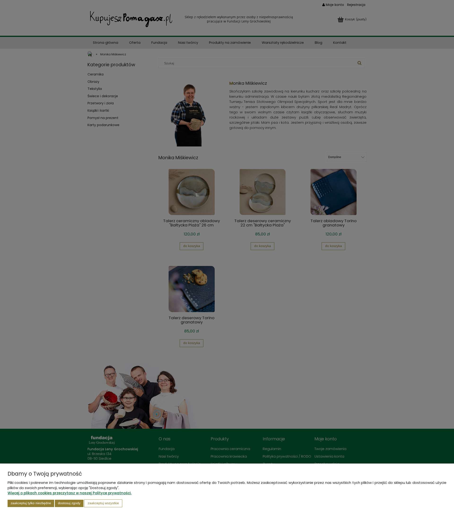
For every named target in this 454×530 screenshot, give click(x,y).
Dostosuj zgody (69, 503)
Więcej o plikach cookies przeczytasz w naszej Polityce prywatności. (69, 492)
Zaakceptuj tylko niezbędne (31, 503)
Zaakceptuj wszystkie (103, 503)
